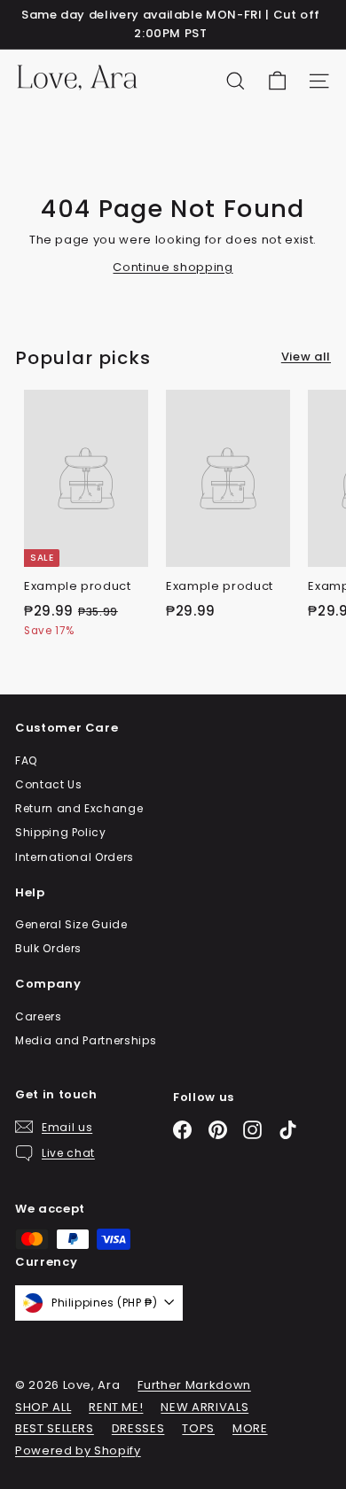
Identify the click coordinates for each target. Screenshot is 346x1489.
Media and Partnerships (85, 1040)
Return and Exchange (79, 808)
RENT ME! (116, 1407)
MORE (250, 1428)
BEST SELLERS (54, 1428)
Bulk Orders (48, 948)
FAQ (26, 760)
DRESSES (138, 1428)
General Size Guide (71, 924)
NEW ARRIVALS (204, 1407)
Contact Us (49, 784)
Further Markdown (194, 1385)
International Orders (74, 857)
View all (306, 356)
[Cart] (277, 81)
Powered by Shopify (78, 1450)
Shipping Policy (60, 832)
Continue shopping (172, 267)
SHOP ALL (43, 1407)
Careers (38, 1016)
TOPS (198, 1428)
